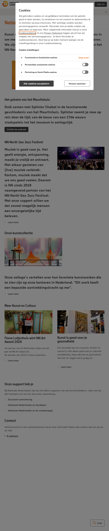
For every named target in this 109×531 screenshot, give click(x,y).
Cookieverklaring (27, 32)
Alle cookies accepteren (36, 83)
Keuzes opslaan (77, 83)
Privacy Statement (53, 32)
